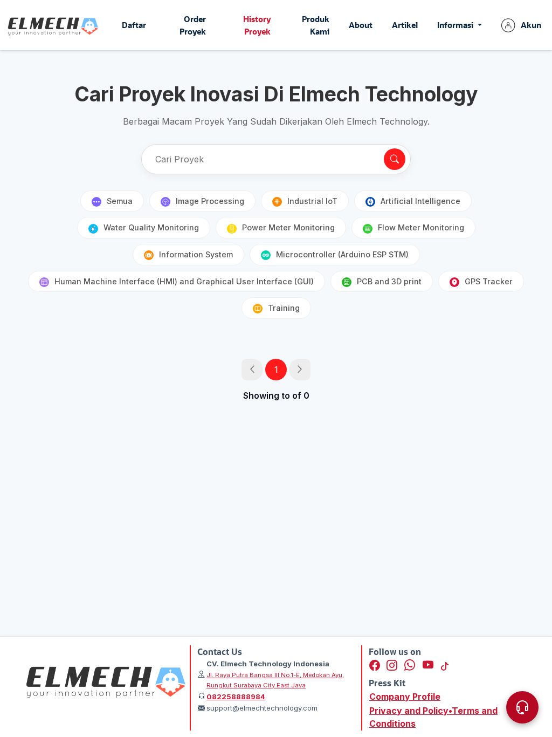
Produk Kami (315, 25)
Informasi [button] (456, 24)
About (360, 24)
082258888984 (235, 696)
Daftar (134, 24)
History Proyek (257, 25)
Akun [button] (531, 24)
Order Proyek (193, 25)
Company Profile (404, 696)
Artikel (405, 24)
